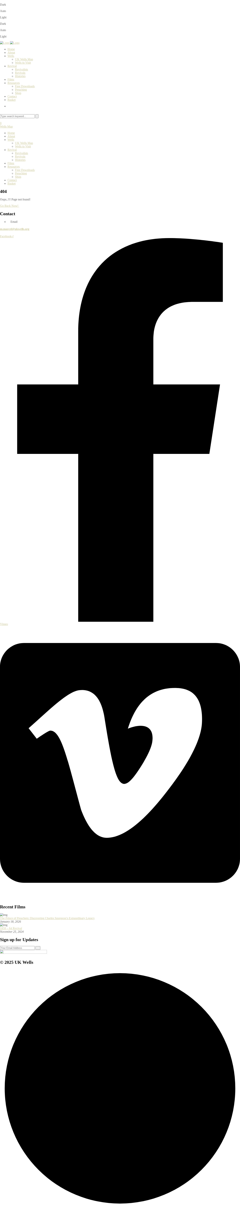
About (11, 52)
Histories (20, 76)
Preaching (21, 89)
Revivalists (21, 69)
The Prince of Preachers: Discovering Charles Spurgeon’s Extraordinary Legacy (47, 918)
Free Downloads (25, 86)
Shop (18, 93)
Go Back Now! (9, 205)
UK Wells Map (24, 59)
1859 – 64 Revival (11, 928)
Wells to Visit (23, 62)
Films (11, 79)
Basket (12, 99)
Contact (12, 96)
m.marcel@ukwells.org (14, 229)
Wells (11, 56)
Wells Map (6, 126)
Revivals (20, 72)
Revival (12, 66)
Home (11, 49)
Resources (14, 82)
